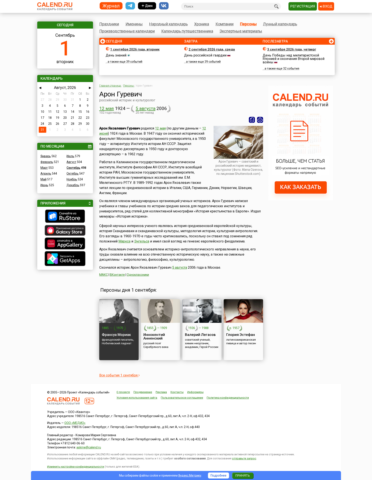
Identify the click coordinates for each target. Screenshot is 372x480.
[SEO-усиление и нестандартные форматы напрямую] (300, 199)
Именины (134, 24)
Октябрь (73, 173)
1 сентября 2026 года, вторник (135, 49)
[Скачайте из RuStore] (65, 216)
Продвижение (142, 392)
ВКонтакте (117, 274)
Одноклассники (138, 274)
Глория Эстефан (240, 334)
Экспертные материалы (241, 31)
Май (43, 179)
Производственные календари (127, 31)
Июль (70, 156)
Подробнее (218, 475)
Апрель (45, 173)
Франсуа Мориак (116, 334)
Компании (224, 24)
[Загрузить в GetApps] (65, 259)
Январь (45, 156)
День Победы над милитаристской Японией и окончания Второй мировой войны (293, 58)
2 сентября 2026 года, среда (212, 49)
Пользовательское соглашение (182, 397)
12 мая (106, 108)
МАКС (103, 274)
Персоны (248, 24)
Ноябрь (72, 179)
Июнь (44, 185)
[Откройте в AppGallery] (65, 244)
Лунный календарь (280, 24)
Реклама (161, 392)
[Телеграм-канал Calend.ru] (130, 6)
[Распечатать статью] (260, 120)
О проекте (123, 392)
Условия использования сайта (136, 397)
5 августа (145, 108)
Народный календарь (168, 24)
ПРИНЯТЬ (242, 475)
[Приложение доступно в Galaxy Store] (65, 231)
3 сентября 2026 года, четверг (291, 49)
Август (71, 162)
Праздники (109, 24)
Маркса (124, 241)
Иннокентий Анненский (154, 336)
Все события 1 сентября (118, 375)
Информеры (195, 392)
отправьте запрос (244, 458)
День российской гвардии (205, 55)
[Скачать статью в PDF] (252, 120)
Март (44, 167)
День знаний (116, 55)
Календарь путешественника (187, 31)
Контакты (177, 392)
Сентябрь (73, 167)
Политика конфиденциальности (228, 397)
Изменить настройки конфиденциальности (75, 466)
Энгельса (141, 241)
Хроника (201, 24)
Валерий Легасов (200, 334)
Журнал (111, 5)
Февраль (46, 162)
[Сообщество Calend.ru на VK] (164, 6)
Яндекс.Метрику (189, 475)
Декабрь (73, 185)
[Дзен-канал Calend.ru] (147, 6)
